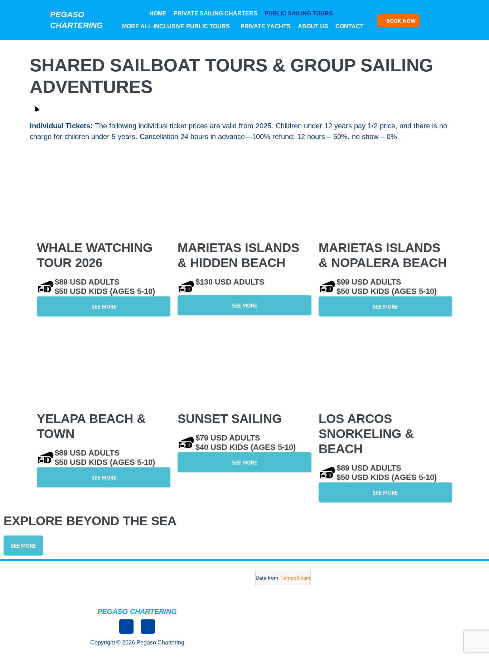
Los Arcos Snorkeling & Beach (366, 433)
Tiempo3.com (295, 578)
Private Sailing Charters (215, 13)
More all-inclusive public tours (176, 26)
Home (157, 13)
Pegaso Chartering (137, 611)
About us (313, 26)
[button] (300, 13)
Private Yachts (266, 26)
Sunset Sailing (230, 418)
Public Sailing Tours (299, 13)
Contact (349, 26)
